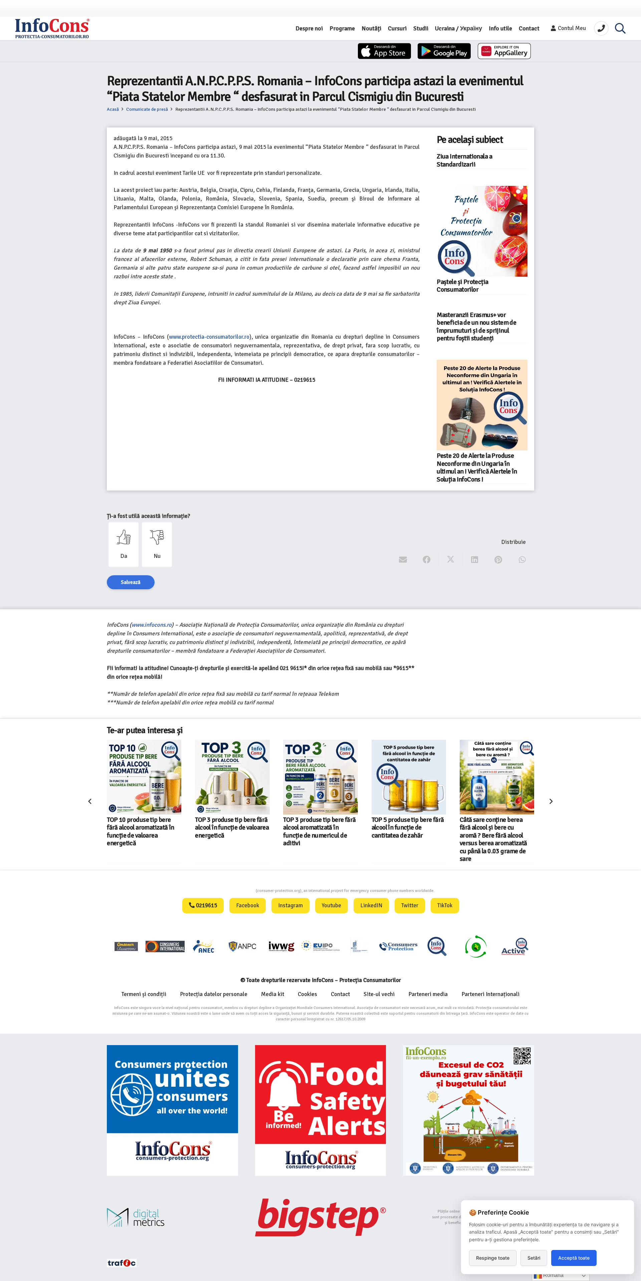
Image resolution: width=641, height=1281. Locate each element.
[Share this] (427, 560)
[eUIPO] (320, 946)
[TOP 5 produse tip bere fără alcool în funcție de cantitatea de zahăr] (409, 777)
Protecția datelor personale (213, 994)
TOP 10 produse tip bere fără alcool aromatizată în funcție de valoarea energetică (140, 831)
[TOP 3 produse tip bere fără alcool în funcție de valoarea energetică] (232, 777)
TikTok (444, 905)
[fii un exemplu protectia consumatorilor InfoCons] (468, 1110)
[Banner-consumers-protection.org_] (172, 1110)
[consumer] (126, 946)
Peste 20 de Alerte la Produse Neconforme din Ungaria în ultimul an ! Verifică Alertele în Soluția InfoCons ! (477, 467)
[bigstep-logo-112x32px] (320, 1217)
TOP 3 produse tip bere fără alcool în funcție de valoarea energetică (232, 828)
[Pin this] (498, 560)
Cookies (307, 994)
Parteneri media (428, 994)
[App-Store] (384, 51)
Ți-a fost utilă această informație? (148, 516)
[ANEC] (204, 946)
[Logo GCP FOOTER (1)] (475, 946)
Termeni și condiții (144, 994)
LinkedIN (371, 905)
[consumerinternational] (165, 946)
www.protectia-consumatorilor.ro (209, 336)
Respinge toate (492, 1258)
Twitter (409, 905)
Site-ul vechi (379, 994)
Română (553, 1275)
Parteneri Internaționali (490, 994)
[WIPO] (359, 946)
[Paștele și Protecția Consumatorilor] (482, 231)
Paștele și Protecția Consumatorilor (462, 286)
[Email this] (403, 560)
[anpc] (242, 946)
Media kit (272, 994)
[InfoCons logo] (52, 28)
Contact (340, 994)
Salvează (131, 582)
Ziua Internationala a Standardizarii (464, 160)
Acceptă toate (574, 1258)
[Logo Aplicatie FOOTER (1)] (437, 946)
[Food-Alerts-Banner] (320, 1110)
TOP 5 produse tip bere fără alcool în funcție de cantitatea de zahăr (408, 828)
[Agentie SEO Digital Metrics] (172, 1217)
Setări (533, 1258)
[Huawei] (504, 51)
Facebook (247, 905)
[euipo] (281, 946)
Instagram (290, 905)
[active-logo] (514, 946)
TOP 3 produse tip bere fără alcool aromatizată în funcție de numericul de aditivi (319, 831)
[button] (620, 28)
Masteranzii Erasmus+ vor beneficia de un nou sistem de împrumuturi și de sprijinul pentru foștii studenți (476, 326)
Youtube (331, 905)
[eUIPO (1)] (398, 946)
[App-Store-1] (444, 51)
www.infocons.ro (152, 624)
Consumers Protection (231, 890)
